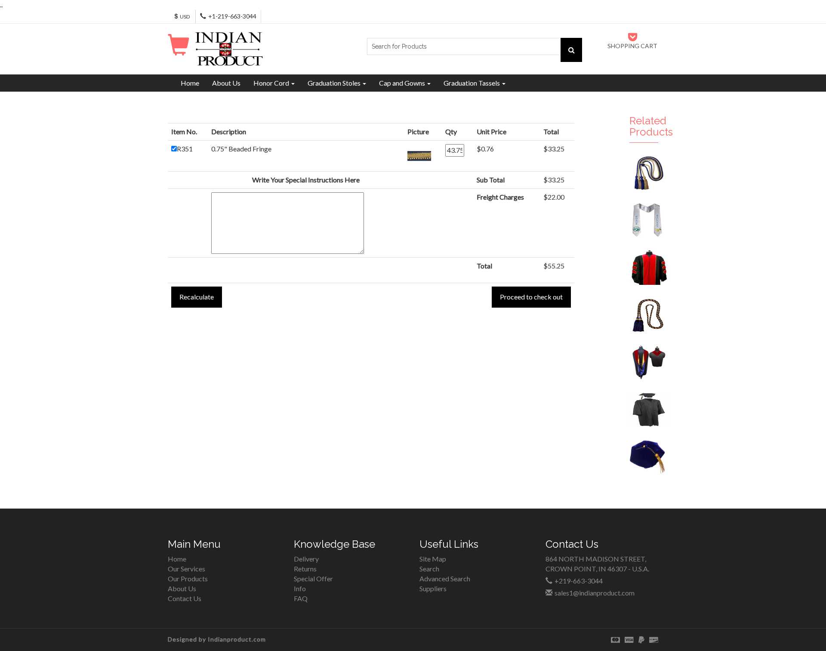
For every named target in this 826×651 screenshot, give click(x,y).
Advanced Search (444, 578)
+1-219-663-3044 (232, 16)
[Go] (571, 50)
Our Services (186, 569)
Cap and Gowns (402, 83)
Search (429, 569)
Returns (305, 569)
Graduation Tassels (472, 83)
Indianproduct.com (237, 639)
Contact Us (184, 598)
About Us (226, 83)
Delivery (306, 559)
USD (185, 16)
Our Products (188, 578)
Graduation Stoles (335, 83)
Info (300, 588)
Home (190, 83)
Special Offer (313, 578)
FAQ (301, 598)
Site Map (432, 559)
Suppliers (433, 588)
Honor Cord (271, 83)
